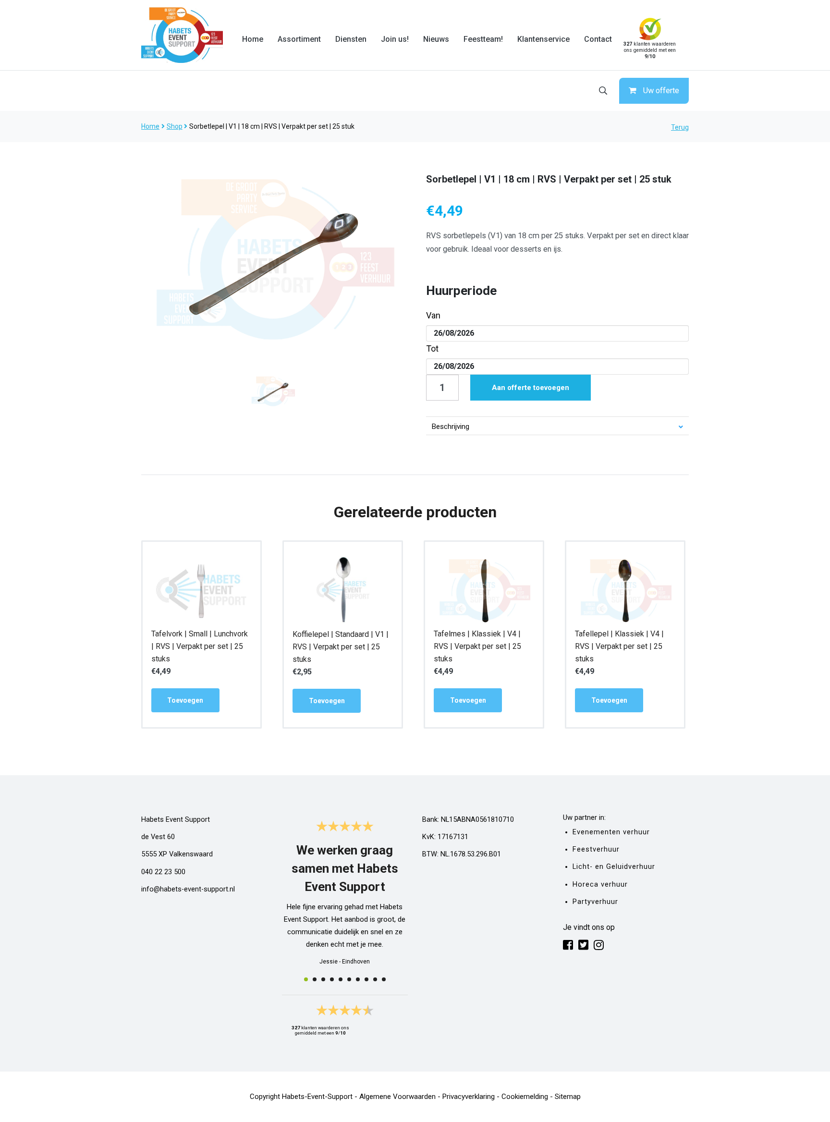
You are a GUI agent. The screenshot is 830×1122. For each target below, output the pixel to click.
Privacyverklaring (468, 1096)
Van (433, 315)
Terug (680, 127)
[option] (272, 258)
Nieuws (436, 39)
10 (384, 979)
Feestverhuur (596, 849)
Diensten (350, 39)
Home (252, 39)
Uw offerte (661, 90)
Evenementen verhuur (611, 832)
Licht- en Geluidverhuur (614, 867)
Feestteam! (483, 39)
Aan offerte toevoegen (530, 387)
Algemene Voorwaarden (397, 1096)
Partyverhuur (595, 902)
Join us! (395, 39)
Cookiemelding (524, 1096)
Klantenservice (543, 39)
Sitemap (568, 1096)
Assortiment (299, 39)
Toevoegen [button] (185, 700)
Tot (432, 348)
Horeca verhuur (600, 884)
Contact (598, 39)
